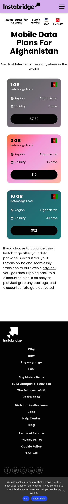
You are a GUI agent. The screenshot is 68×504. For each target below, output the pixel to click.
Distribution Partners (31, 405)
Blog (31, 425)
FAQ (31, 369)
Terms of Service (31, 433)
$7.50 (34, 118)
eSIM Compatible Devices (31, 384)
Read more (39, 498)
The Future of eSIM (31, 390)
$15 (34, 174)
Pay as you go (31, 362)
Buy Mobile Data (31, 377)
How (31, 356)
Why (31, 349)
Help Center (31, 418)
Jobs (31, 412)
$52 (34, 230)
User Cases (31, 397)
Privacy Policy (31, 440)
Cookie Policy (31, 446)
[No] (63, 491)
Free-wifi (31, 453)
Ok (26, 498)
